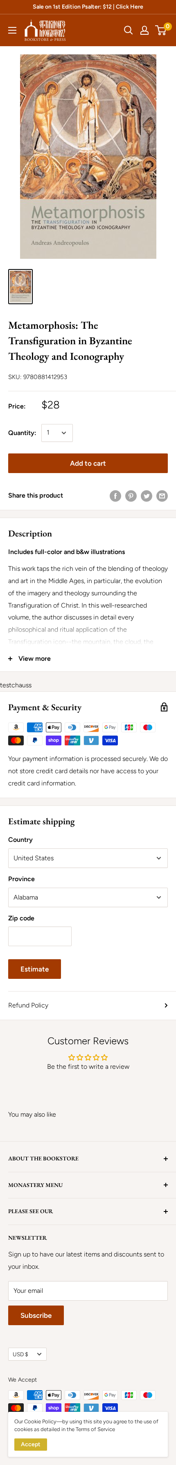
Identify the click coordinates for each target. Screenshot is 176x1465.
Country (20, 840)
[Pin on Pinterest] (131, 495)
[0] (161, 30)
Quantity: (22, 433)
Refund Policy (28, 1005)
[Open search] (128, 30)
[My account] (144, 30)
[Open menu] (12, 30)
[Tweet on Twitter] (146, 495)
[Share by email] (162, 495)
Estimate (34, 969)
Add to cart (88, 463)
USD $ (20, 1354)
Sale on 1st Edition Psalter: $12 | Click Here (88, 6)
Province (21, 879)
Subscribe (36, 1315)
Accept (31, 1444)
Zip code (21, 918)
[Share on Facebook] (115, 495)
